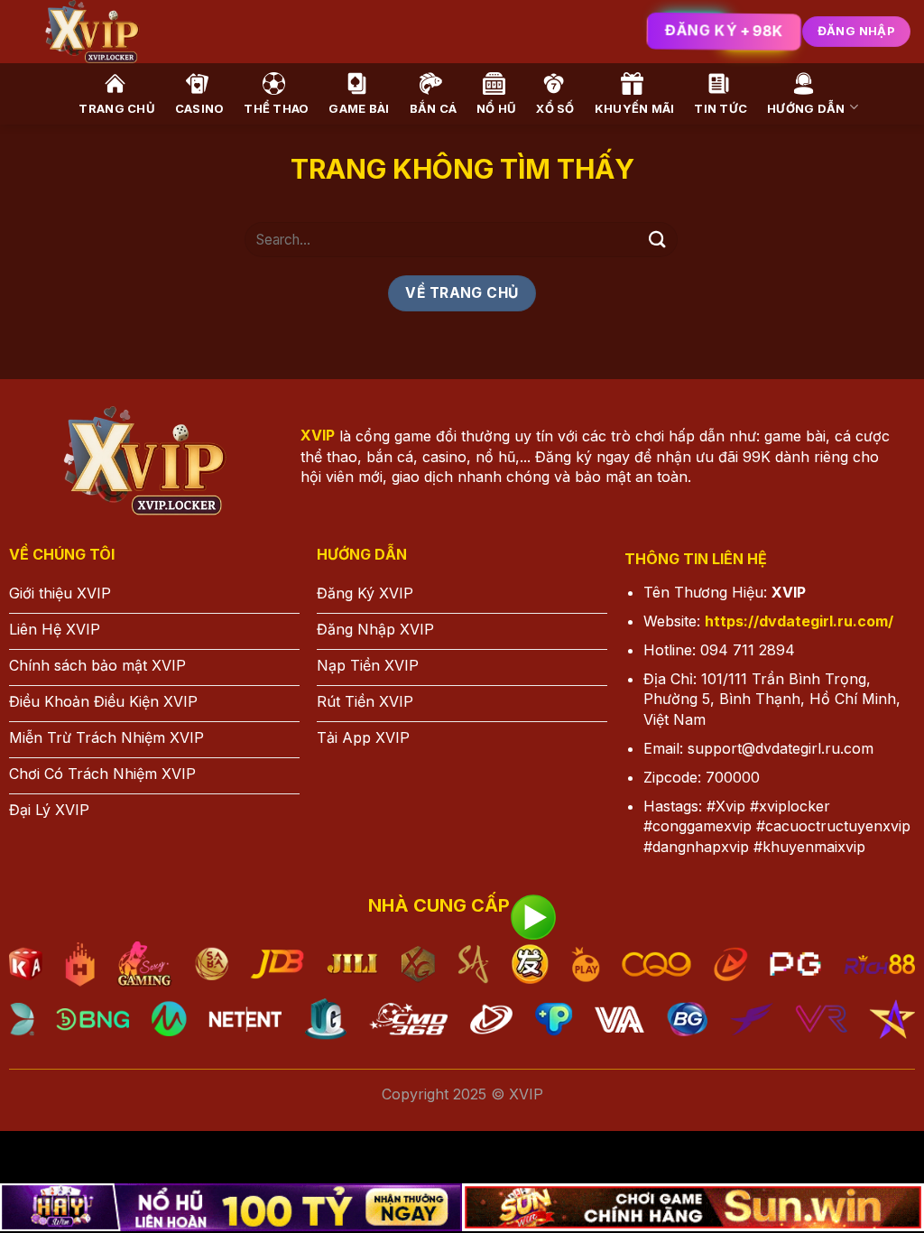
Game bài (358, 108)
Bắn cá (433, 108)
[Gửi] (658, 239)
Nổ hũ (496, 108)
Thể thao (276, 108)
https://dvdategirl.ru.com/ (799, 621)
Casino (200, 108)
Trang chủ (116, 108)
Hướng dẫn (806, 108)
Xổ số (555, 108)
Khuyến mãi (635, 108)
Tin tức (720, 108)
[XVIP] (293, 31)
